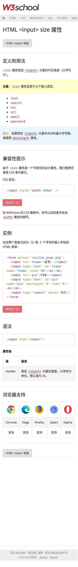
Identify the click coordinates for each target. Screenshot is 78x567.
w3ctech (43, 557)
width (7, 217)
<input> (31, 70)
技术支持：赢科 (35, 552)
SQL (50, 18)
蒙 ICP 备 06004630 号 (56, 552)
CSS (23, 18)
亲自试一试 (12, 202)
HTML (12, 18)
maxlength (21, 138)
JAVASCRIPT (36, 18)
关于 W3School (17, 552)
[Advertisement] (39, 501)
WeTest (54, 557)
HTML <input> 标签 (17, 43)
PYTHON (62, 18)
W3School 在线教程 (21, 7)
